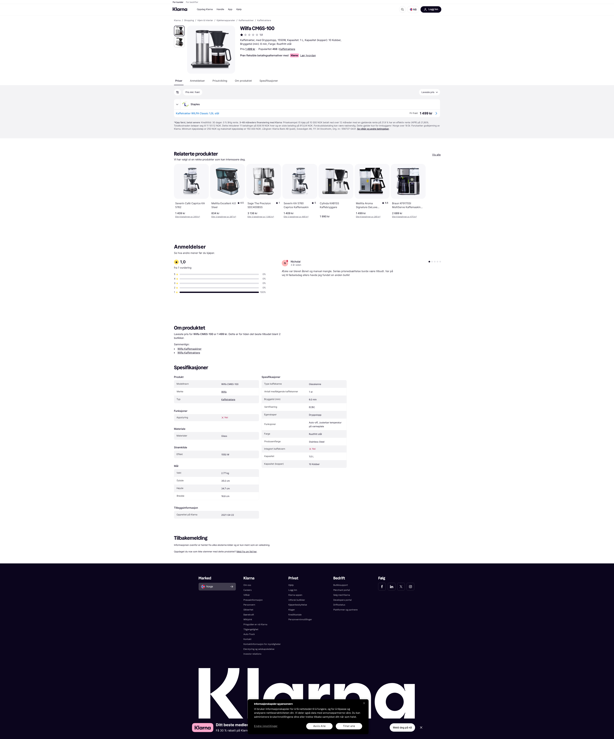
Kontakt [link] (248, 639)
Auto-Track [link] (249, 634)
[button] (413, 9)
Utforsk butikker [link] (296, 600)
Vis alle (436, 154)
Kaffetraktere (287, 49)
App (230, 9)
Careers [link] (248, 590)
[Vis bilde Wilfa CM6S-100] (179, 31)
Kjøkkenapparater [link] (226, 20)
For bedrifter (192, 2)
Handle (220, 9)
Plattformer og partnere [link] (345, 609)
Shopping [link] (189, 20)
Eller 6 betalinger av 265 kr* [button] (368, 216)
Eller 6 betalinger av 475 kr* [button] (404, 216)
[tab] (179, 80)
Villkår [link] (247, 595)
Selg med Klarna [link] (341, 595)
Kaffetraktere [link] (264, 20)
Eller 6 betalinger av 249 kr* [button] (187, 216)
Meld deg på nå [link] (402, 727)
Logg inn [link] (292, 590)
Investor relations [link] (252, 654)
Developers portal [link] (342, 600)
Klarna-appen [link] (295, 595)
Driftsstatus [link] (339, 604)
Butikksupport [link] (340, 585)
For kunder (178, 2)
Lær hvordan (308, 55)
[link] (382, 586)
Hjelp (239, 9)
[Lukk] (364, 703)
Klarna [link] (177, 20)
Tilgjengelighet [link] (251, 629)
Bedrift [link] (339, 578)
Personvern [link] (249, 604)
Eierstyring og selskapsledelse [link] (259, 649)
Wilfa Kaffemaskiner (189, 348)
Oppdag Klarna (205, 9)
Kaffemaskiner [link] (246, 20)
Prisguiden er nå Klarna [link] (255, 624)
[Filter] (177, 92)
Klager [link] (291, 609)
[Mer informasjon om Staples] (177, 104)
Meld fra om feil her (246, 551)
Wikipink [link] (248, 619)
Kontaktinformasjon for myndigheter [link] (262, 644)
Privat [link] (293, 578)
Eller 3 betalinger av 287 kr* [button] (223, 216)
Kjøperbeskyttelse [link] (297, 604)
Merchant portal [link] (341, 590)
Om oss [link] (247, 585)
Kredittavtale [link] (295, 614)
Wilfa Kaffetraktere (188, 352)
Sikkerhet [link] (248, 609)
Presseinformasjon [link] (253, 600)
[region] (308, 716)
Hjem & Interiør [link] (205, 20)
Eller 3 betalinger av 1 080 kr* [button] (261, 216)
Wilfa (224, 392)
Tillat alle (349, 726)
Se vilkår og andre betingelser (373, 129)
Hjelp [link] (291, 585)
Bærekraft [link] (249, 614)
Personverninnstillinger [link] (300, 619)
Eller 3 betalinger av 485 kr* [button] (296, 216)
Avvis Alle (319, 726)
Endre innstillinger (266, 726)
